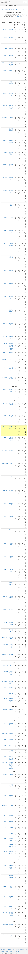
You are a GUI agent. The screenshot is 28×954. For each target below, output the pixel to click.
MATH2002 (4, 190)
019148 (4, 503)
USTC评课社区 (5, 2)
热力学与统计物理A (11, 908)
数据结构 (11, 609)
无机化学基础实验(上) (11, 245)
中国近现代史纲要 (11, 623)
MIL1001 (5, 48)
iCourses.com (20, 5)
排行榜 (7, 951)
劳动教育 (11, 805)
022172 (4, 785)
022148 (4, 815)
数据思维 (11, 117)
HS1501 (5, 427)
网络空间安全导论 (11, 82)
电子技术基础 (11, 740)
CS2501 (5, 609)
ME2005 (5, 204)
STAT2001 (4, 117)
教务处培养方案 (17, 17)
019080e (5, 164)
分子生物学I (11, 543)
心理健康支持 (15, 949)
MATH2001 (4, 774)
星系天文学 (11, 925)
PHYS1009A (5, 671)
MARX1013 (4, 762)
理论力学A (11, 693)
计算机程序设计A (11, 378)
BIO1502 (5, 93)
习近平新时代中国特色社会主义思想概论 (11, 346)
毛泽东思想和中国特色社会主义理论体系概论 (11, 765)
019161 (4, 270)
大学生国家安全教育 (11, 64)
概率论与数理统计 (11, 682)
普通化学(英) (11, 178)
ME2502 (5, 323)
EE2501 (5, 739)
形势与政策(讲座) (11, 852)
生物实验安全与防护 (11, 311)
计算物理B (11, 833)
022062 (4, 906)
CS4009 (5, 583)
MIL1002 (5, 55)
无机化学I (11, 517)
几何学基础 (11, 191)
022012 (4, 827)
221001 (4, 82)
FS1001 (5, 367)
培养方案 (17, 951)
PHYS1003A (5, 665)
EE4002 (5, 152)
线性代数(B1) (11, 630)
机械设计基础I (11, 204)
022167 (4, 723)
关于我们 (3, 949)
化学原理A (11, 270)
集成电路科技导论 (11, 141)
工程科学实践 (11, 570)
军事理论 (11, 48)
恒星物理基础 (11, 886)
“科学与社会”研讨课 (11, 368)
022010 (4, 865)
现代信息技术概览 (11, 153)
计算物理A (11, 827)
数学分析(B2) (11, 637)
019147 (4, 243)
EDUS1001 (4, 805)
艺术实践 (11, 709)
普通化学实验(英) (11, 164)
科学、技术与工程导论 (11, 107)
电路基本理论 (11, 557)
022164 (4, 756)
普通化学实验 (11, 231)
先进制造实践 (11, 323)
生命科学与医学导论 (11, 95)
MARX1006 (4, 852)
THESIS (5, 37)
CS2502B (4, 450)
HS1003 (5, 709)
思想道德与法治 (11, 337)
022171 (4, 886)
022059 (4, 821)
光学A (11, 665)
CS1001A (4, 377)
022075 (4, 839)
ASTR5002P (5, 924)
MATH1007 (4, 637)
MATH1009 (4, 630)
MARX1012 (4, 336)
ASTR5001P (5, 935)
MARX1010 (4, 622)
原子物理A (11, 734)
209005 (4, 415)
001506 (4, 745)
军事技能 (11, 55)
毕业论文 (11, 37)
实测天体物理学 (11, 897)
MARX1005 (4, 844)
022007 (4, 896)
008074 (4, 217)
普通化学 (11, 257)
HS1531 (5, 389)
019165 (4, 257)
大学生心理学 (11, 390)
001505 (4, 687)
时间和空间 (11, 785)
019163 (4, 283)
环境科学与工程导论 (11, 405)
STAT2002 (4, 681)
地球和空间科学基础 (11, 130)
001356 (4, 296)
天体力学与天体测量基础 (11, 877)
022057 (4, 751)
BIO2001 (5, 310)
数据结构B (11, 451)
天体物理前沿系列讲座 (11, 867)
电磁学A (11, 654)
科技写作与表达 (11, 427)
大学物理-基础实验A (11, 646)
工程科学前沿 (11, 415)
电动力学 (11, 751)
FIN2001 (5, 490)
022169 (4, 876)
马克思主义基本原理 (11, 700)
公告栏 (11, 951)
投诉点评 (22, 949)
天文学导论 (11, 70)
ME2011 (5, 596)
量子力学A (11, 816)
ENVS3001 (4, 403)
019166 (4, 516)
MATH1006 (4, 352)
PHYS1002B (5, 463)
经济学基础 (11, 490)
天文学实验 (11, 795)
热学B (11, 463)
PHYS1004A (5, 654)
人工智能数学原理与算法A (11, 914)
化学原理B (11, 284)
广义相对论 (11, 935)
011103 (4, 530)
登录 (25, 2)
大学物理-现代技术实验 (11, 758)
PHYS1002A (5, 477)
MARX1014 (4, 343)
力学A (11, 360)
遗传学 (11, 217)
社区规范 (9, 949)
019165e (5, 177)
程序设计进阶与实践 (11, 584)
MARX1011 (4, 699)
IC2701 (4, 140)
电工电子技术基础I (11, 597)
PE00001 (5, 30)
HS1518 (5, 105)
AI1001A (5, 912)
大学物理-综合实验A (11, 672)
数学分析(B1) (11, 353)
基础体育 (11, 30)
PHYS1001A (5, 360)
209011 (4, 569)
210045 (4, 556)
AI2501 (4, 437)
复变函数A (11, 687)
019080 (4, 230)
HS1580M (4, 63)
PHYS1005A (5, 733)
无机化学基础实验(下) (11, 505)
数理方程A (11, 745)
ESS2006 (5, 129)
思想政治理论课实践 (11, 846)
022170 (4, 795)
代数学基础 (11, 297)
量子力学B (11, 822)
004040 (4, 833)
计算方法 (11, 774)
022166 (4, 70)
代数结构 (11, 530)
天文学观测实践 (11, 724)
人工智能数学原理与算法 (11, 438)
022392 (4, 693)
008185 (4, 543)
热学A (11, 477)
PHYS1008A (5, 644)
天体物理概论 (11, 839)
